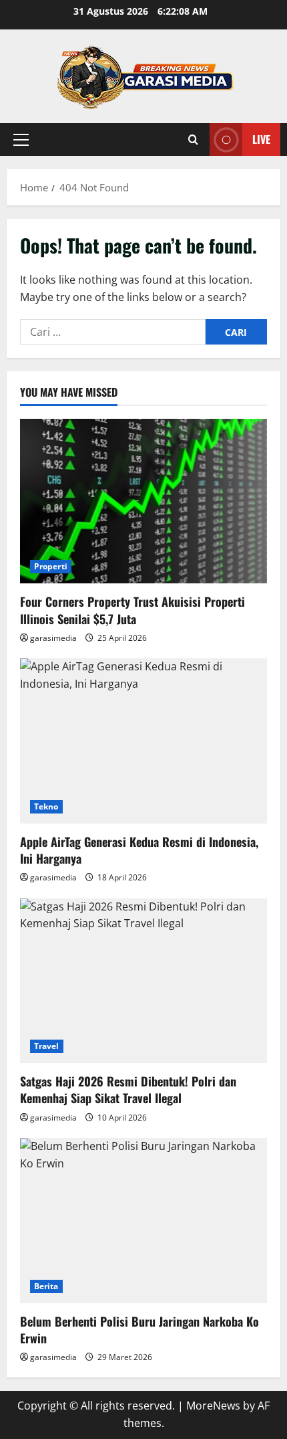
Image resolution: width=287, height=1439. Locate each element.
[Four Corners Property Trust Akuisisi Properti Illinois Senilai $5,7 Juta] (143, 501)
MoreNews (213, 1405)
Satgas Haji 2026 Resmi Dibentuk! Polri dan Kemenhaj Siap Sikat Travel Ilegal (128, 1089)
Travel (46, 1046)
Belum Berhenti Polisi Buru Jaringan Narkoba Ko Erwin (139, 1330)
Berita (46, 1286)
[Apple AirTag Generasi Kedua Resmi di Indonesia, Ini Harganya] (143, 741)
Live (261, 139)
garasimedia (53, 638)
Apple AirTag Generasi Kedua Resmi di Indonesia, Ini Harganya (139, 850)
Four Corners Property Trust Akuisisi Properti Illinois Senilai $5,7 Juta (132, 610)
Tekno (46, 806)
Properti (50, 566)
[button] (21, 140)
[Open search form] (193, 139)
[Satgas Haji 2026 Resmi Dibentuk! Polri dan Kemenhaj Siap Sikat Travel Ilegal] (143, 981)
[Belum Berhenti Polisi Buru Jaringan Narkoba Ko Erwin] (143, 1220)
